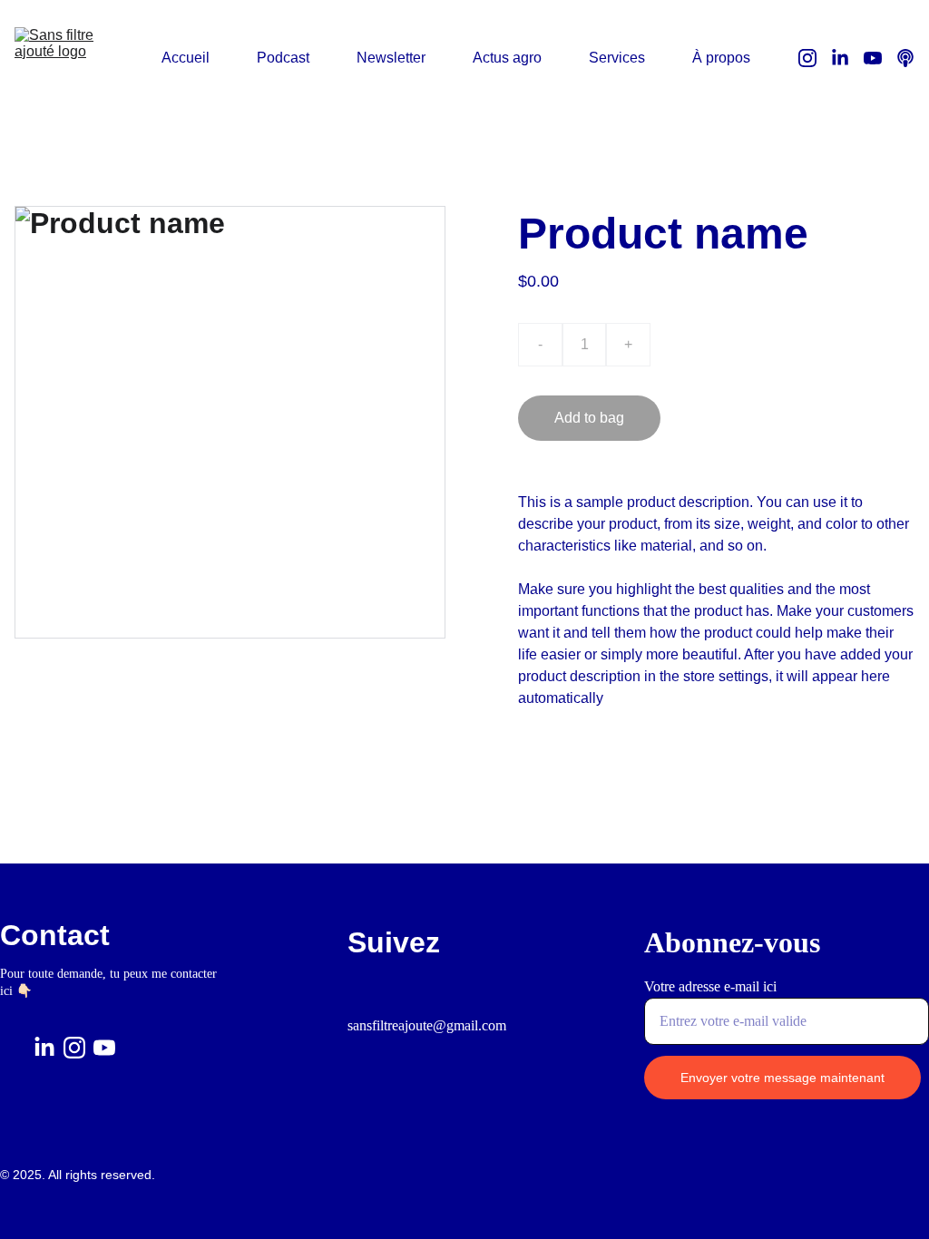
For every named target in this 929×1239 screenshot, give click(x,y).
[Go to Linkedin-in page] (847, 58)
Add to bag (589, 417)
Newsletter (391, 57)
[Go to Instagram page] (814, 58)
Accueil (185, 57)
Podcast (283, 57)
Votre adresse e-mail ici (710, 986)
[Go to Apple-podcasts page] (905, 58)
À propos (721, 57)
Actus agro (507, 57)
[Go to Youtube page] (880, 58)
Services (617, 57)
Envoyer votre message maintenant (782, 1077)
